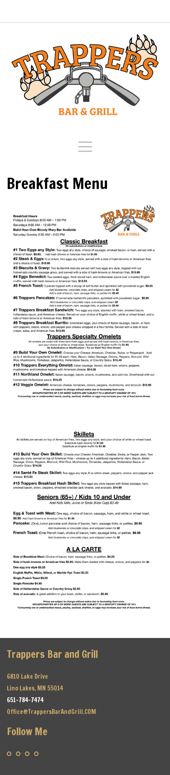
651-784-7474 (25, 700)
